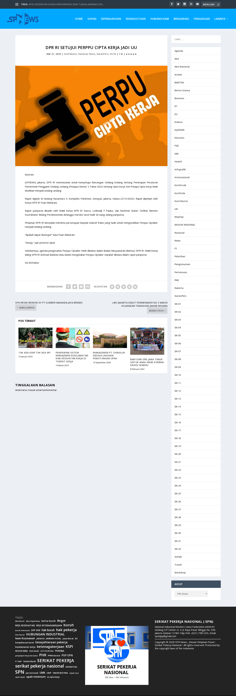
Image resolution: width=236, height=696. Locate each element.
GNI (177, 153)
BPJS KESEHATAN (25, 625)
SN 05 (178, 335)
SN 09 (113, 53)
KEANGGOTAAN (136, 19)
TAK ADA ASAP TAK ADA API (34, 352)
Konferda (180, 193)
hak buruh (48, 630)
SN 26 (178, 501)
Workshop (180, 572)
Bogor (61, 621)
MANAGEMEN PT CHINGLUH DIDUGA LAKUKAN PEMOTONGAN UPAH (109, 355)
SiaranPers (102, 53)
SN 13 (178, 398)
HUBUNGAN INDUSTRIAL (45, 634)
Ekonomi (179, 137)
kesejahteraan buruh (24, 642)
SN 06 (178, 343)
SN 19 (178, 446)
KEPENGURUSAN (111, 19)
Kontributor (70, 53)
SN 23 (178, 477)
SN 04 (178, 327)
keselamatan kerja (25, 647)
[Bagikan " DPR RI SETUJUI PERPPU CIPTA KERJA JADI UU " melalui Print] (87, 286)
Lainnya (219, 19)
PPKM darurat (54, 655)
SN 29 (178, 525)
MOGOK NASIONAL (185, 224)
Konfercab (180, 185)
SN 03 (178, 319)
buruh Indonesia (22, 630)
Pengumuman (182, 264)
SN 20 (178, 453)
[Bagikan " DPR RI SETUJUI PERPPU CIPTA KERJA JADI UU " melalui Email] (81, 286)
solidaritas (71, 666)
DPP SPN (35, 630)
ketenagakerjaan (50, 646)
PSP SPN (67, 655)
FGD (177, 145)
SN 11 (178, 382)
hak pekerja (66, 629)
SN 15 (178, 414)
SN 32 (178, 548)
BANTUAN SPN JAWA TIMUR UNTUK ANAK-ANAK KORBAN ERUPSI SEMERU (147, 362)
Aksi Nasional (182, 66)
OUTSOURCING (47, 651)
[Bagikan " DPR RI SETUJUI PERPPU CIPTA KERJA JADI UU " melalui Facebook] (68, 286)
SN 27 (178, 509)
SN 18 (178, 438)
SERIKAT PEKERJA (55, 660)
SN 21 (178, 462)
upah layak (20, 677)
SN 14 (178, 406)
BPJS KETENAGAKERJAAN (49, 625)
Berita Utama (182, 90)
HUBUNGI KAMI (159, 19)
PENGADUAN (202, 19)
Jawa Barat (68, 638)
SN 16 (178, 422)
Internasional (182, 177)
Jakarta (40, 638)
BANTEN (179, 82)
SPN (19, 672)
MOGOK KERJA (21, 651)
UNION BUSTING (60, 673)
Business (179, 98)
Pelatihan (180, 256)
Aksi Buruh (20, 621)
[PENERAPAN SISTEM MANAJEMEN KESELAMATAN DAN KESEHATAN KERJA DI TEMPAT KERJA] (73, 338)
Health (178, 161)
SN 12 (178, 390)
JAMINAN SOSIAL (53, 638)
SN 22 (178, 469)
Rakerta (179, 288)
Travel (178, 564)
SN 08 (178, 359)
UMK (42, 672)
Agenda (179, 50)
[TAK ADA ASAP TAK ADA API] (35, 338)
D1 (176, 106)
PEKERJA (59, 650)
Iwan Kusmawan (25, 638)
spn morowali (32, 673)
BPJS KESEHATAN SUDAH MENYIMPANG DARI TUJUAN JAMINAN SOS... (66, 4)
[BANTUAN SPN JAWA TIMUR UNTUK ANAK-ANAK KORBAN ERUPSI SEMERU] (147, 341)
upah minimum (36, 676)
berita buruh (48, 621)
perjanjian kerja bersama (26, 656)
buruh (68, 625)
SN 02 (178, 311)
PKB (177, 280)
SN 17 (178, 430)
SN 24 (178, 485)
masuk (31, 390)
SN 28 (178, 517)
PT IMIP (18, 661)
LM (176, 208)
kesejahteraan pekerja (51, 642)
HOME (79, 19)
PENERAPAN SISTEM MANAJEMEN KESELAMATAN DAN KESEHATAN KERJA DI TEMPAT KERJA (72, 357)
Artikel (178, 74)
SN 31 (178, 541)
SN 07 (178, 351)
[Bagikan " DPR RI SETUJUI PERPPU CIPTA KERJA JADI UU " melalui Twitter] (75, 286)
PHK (42, 655)
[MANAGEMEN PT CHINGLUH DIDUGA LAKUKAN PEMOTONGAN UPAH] (110, 338)
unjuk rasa (74, 673)
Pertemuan (181, 272)
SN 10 (178, 374)
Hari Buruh (20, 635)
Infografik (180, 169)
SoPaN (91, 19)
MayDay (179, 216)
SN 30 (178, 533)
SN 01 (178, 303)
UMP (49, 673)
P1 (176, 248)
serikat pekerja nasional (39, 666)
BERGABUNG (181, 19)
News (92, 53)
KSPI (69, 646)
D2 (176, 114)
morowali (34, 651)
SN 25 (178, 493)
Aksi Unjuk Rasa (33, 621)
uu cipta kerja (53, 677)
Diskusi (178, 122)
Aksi (177, 58)
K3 (76, 638)
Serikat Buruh (29, 661)
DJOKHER (179, 129)
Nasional (82, 53)
